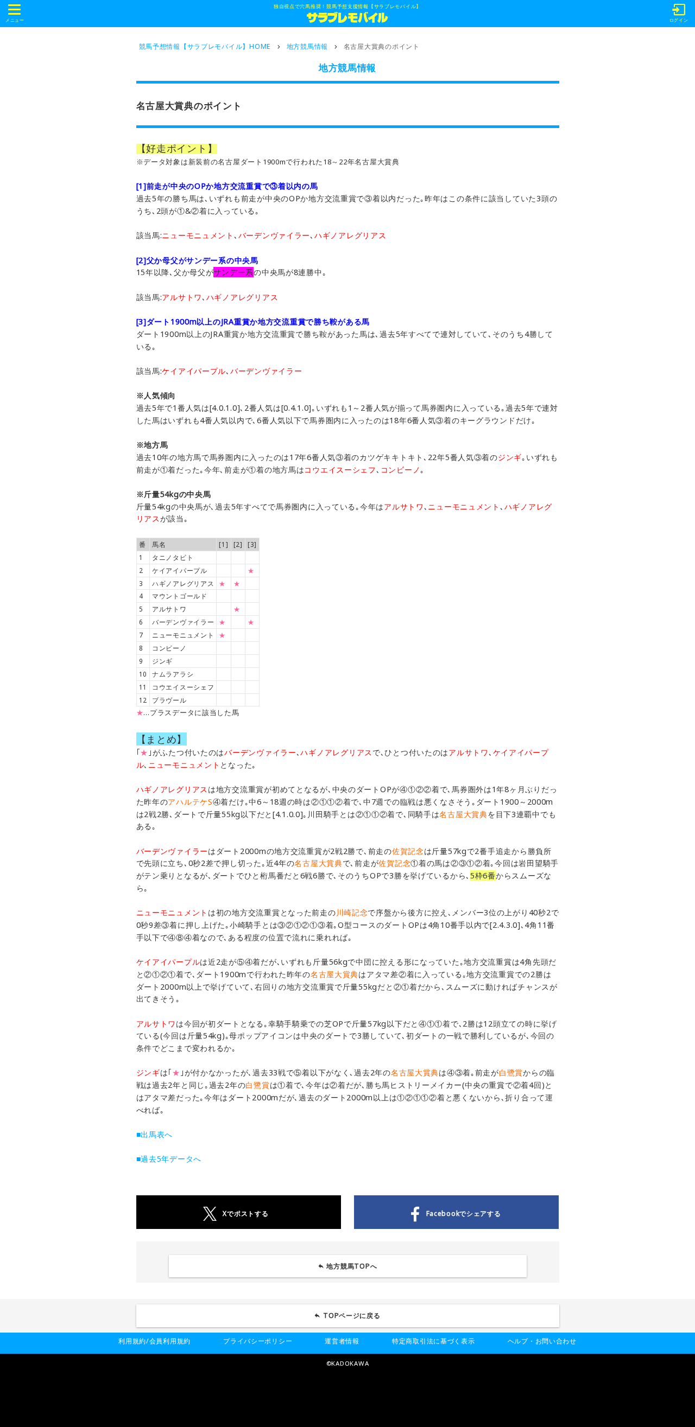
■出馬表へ (154, 1134)
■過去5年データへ (169, 1159)
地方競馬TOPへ (351, 1266)
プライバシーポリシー (257, 1341)
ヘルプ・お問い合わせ (542, 1341)
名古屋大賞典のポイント (382, 46)
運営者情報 (342, 1341)
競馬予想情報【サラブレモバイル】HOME (205, 46)
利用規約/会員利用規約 (154, 1341)
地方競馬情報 (307, 46)
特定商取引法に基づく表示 (433, 1341)
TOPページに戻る (352, 1315)
